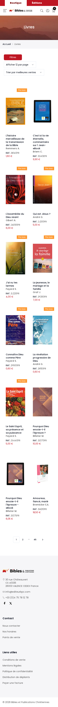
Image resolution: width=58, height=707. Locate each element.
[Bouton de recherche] (42, 11)
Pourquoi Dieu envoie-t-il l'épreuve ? (41, 431)
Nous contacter (11, 625)
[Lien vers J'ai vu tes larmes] (15, 258)
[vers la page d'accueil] (29, 571)
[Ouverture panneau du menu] (5, 10)
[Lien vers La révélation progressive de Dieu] (42, 330)
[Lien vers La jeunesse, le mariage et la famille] (42, 258)
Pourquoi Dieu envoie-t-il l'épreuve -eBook (14, 505)
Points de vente (11, 637)
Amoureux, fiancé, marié (41, 501)
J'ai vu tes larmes (11, 286)
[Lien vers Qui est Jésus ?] (42, 189)
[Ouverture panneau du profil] (47, 11)
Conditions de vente (14, 659)
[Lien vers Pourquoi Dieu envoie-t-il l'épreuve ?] (42, 402)
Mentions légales (12, 665)
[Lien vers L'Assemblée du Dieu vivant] (15, 189)
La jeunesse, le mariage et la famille (41, 287)
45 (35, 539)
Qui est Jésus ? (41, 215)
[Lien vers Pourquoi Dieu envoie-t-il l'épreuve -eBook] (15, 474)
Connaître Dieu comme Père (14, 357)
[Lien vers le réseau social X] (10, 603)
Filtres (13, 57)
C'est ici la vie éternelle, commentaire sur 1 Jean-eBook (41, 143)
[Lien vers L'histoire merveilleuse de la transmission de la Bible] (15, 111)
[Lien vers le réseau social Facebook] (4, 603)
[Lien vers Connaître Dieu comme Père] (15, 330)
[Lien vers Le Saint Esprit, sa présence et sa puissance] (15, 402)
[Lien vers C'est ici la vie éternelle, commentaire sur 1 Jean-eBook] (42, 111)
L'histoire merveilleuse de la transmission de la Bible (15, 142)
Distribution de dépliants (16, 677)
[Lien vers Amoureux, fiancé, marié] (42, 474)
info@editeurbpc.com (17, 591)
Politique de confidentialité (18, 671)
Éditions (37, 2)
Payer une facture (13, 683)
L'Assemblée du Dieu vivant (15, 217)
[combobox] (20, 64)
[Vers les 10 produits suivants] (42, 539)
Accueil (7, 44)
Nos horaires (9, 631)
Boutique (16, 2)
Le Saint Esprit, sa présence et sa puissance (15, 431)
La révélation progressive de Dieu (42, 359)
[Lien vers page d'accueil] (20, 10)
